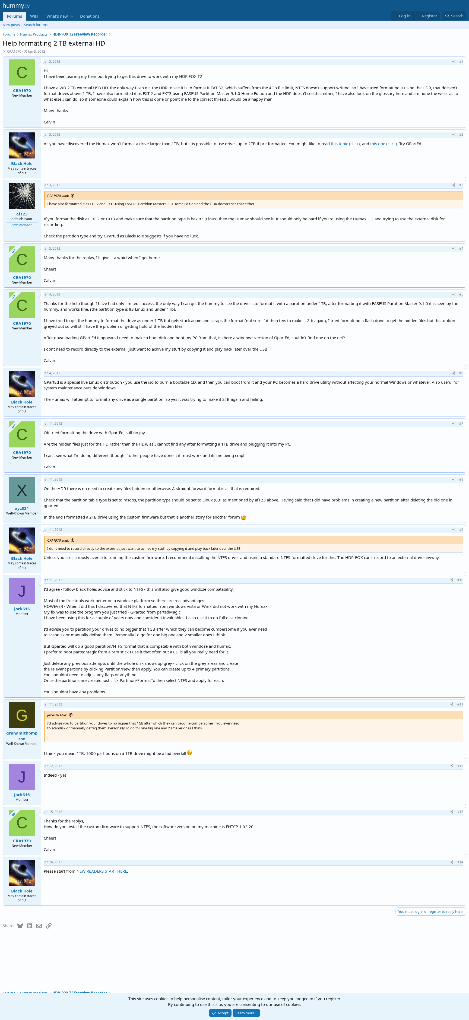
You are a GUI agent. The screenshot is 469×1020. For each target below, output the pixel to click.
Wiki (34, 16)
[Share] (453, 62)
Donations (89, 16)
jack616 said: (57, 715)
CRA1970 (14, 51)
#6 (461, 373)
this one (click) (383, 143)
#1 (461, 61)
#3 (461, 185)
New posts (11, 24)
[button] (72, 16)
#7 (461, 423)
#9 (461, 529)
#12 (460, 766)
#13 (460, 811)
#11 (460, 704)
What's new (57, 16)
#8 (461, 479)
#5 (461, 294)
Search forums (35, 24)
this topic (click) (345, 143)
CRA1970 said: (58, 195)
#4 (461, 248)
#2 (461, 134)
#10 (460, 580)
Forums (14, 16)
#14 (460, 862)
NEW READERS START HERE (102, 871)
